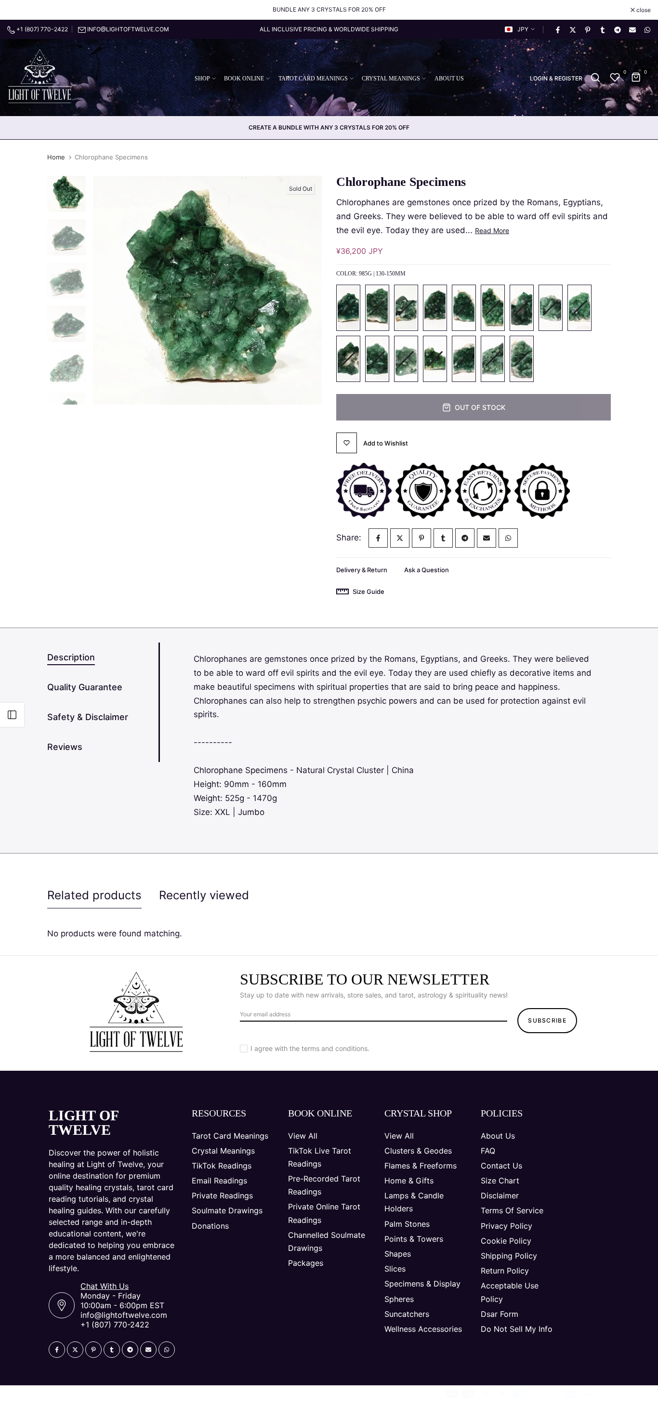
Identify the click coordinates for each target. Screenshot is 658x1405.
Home (56, 157)
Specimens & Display (422, 1283)
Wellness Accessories (423, 1329)
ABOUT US (449, 78)
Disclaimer (500, 1195)
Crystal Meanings (223, 1151)
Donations (210, 1226)
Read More (492, 230)
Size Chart (500, 1180)
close (19, 10)
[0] (615, 77)
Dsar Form (499, 1314)
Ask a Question (426, 570)
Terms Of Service (512, 1210)
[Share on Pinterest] (587, 29)
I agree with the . (309, 1048)
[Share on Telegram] (617, 29)
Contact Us (501, 1165)
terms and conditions (335, 1048)
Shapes (397, 1254)
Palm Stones (407, 1224)
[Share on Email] (632, 29)
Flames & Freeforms (420, 1165)
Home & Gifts (409, 1180)
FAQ (488, 1151)
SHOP (202, 78)
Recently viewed (204, 895)
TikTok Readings (221, 1165)
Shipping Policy (509, 1256)
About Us (498, 1136)
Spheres (399, 1299)
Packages (305, 1263)
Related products (94, 895)
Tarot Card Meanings (230, 1136)
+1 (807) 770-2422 (41, 29)
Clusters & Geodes (418, 1151)
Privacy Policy (506, 1226)
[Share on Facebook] (557, 29)
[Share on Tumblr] (602, 29)
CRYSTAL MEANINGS (391, 78)
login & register (556, 78)
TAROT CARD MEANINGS (313, 78)
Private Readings (222, 1195)
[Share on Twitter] (572, 29)
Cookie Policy (506, 1241)
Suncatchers (406, 1314)
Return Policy (505, 1270)
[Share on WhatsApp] (647, 29)
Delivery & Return (361, 570)
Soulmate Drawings (227, 1210)
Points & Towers (413, 1239)
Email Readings (219, 1180)
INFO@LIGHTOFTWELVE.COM (128, 29)
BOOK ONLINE (244, 78)
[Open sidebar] (12, 715)
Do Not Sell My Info (517, 1329)
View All (302, 1136)
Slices (395, 1269)
